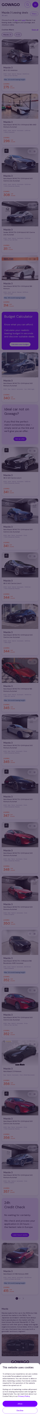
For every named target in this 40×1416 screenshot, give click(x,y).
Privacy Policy (24, 1396)
